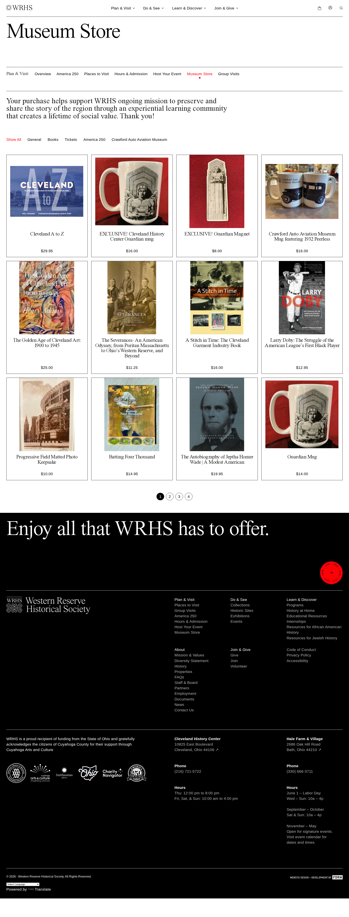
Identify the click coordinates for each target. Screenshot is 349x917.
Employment (185, 693)
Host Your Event (167, 74)
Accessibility (297, 661)
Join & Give (224, 8)
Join (234, 661)
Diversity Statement (191, 661)
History (180, 666)
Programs (295, 605)
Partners (181, 688)
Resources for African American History (314, 629)
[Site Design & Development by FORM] (316, 878)
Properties (183, 672)
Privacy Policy (299, 655)
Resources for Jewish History (312, 638)
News (179, 704)
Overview (43, 74)
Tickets (71, 139)
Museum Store (199, 74)
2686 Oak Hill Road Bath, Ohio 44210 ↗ (305, 744)
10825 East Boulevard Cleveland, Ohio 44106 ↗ (197, 744)
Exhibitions (240, 616)
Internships (296, 621)
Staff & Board (186, 682)
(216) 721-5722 (187, 771)
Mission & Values (189, 655)
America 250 (68, 74)
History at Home (301, 610)
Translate (43, 889)
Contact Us (184, 710)
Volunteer (238, 666)
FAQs (179, 677)
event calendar (308, 837)
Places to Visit (96, 74)
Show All (13, 139)
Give (234, 655)
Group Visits (228, 74)
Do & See (151, 8)
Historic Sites (241, 610)
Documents (184, 699)
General (34, 139)
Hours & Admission (131, 74)
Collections (240, 605)
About (179, 649)
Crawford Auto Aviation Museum (139, 139)
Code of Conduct (301, 649)
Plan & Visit (121, 8)
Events (236, 621)
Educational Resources (307, 616)
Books (53, 139)
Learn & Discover (187, 8)
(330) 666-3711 (300, 771)
